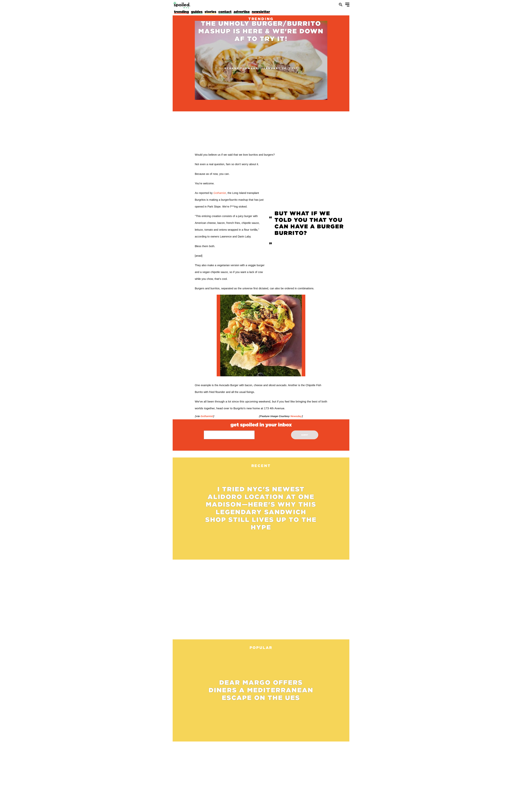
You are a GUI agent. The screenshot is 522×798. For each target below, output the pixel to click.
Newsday (296, 416)
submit (304, 435)
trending (261, 19)
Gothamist (206, 416)
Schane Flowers (241, 68)
